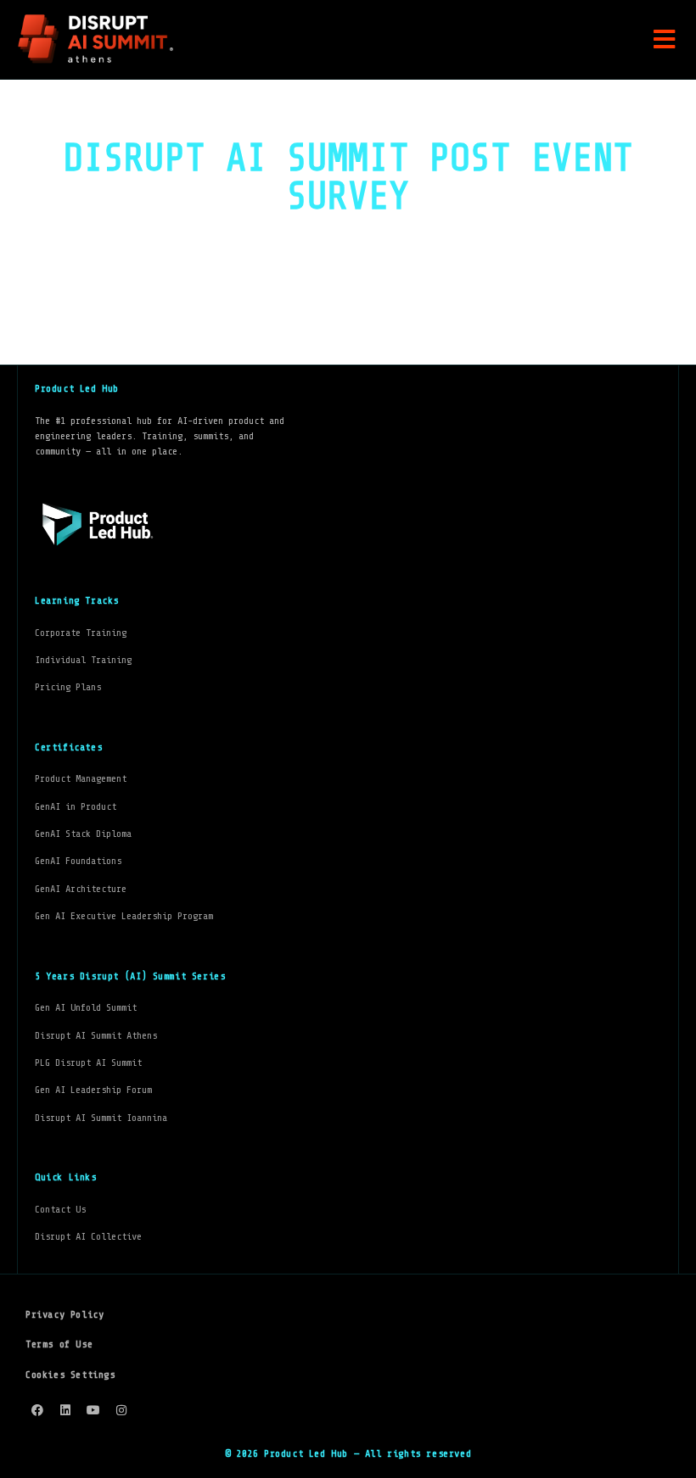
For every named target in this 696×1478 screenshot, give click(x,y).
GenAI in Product (75, 806)
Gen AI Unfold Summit (86, 1007)
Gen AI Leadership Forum (93, 1090)
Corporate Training (80, 633)
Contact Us (60, 1209)
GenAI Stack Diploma (83, 833)
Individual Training (83, 660)
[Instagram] (121, 1410)
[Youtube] (93, 1410)
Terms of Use (59, 1344)
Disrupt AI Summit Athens (96, 1035)
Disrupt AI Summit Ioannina (101, 1118)
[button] (664, 39)
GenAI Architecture (80, 889)
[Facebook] (37, 1410)
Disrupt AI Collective (88, 1236)
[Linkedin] (65, 1410)
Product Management (80, 778)
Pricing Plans (68, 687)
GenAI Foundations (78, 861)
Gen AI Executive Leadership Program (124, 916)
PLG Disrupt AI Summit (88, 1062)
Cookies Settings (70, 1374)
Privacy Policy (64, 1314)
